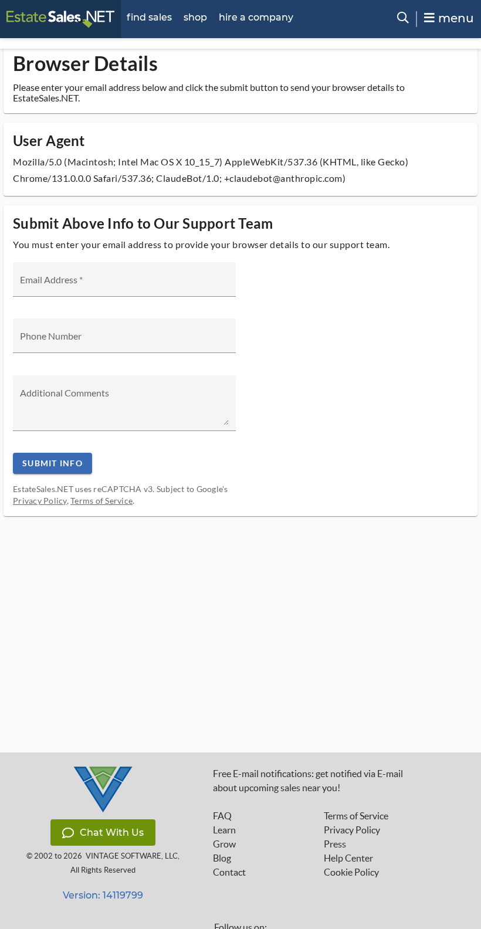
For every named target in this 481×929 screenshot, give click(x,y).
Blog (222, 858)
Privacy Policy (40, 501)
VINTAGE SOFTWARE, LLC (132, 856)
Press (335, 844)
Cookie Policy (351, 872)
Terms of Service (101, 501)
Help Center (348, 858)
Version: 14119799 (103, 895)
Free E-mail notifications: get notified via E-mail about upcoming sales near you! (308, 780)
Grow (224, 844)
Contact (229, 872)
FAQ (222, 816)
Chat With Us (112, 832)
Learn (224, 830)
